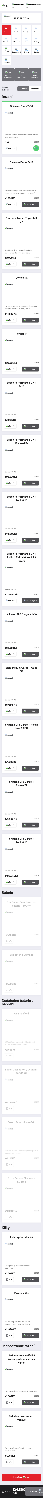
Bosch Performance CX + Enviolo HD (21, 441)
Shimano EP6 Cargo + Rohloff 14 (21, 840)
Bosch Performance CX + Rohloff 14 (21, 498)
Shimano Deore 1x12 (21, 162)
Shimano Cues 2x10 (21, 106)
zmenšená (35, 88)
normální (23, 88)
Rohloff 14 (21, 333)
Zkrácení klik (21, 1293)
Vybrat (34, 204)
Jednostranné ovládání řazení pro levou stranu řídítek (21, 1359)
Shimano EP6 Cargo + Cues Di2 (21, 669)
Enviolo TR (21, 277)
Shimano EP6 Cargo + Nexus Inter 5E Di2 (21, 726)
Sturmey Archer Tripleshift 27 (21, 220)
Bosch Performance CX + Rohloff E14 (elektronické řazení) (21, 557)
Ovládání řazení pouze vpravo (21, 1418)
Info (13, 148)
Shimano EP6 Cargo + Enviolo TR (21, 783)
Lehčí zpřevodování (21, 1237)
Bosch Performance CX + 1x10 (21, 384)
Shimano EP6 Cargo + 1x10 (21, 614)
